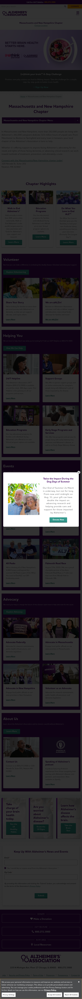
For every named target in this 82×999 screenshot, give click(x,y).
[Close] (79, 982)
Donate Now (58, 519)
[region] (41, 989)
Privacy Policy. (50, 990)
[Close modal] (78, 472)
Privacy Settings (9, 995)
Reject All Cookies (71, 995)
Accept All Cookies (54, 995)
